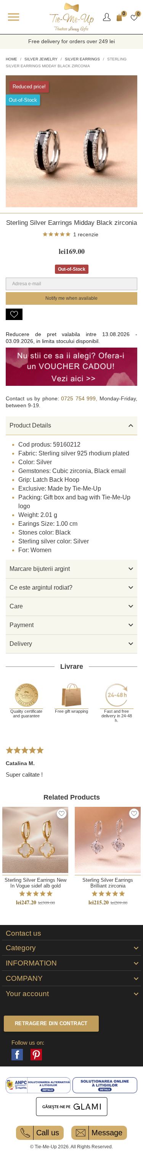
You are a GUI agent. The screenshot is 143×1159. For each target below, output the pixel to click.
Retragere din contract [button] (51, 1023)
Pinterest (36, 1054)
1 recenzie (85, 234)
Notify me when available (71, 298)
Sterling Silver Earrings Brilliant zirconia (107, 883)
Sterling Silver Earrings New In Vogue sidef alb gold (35, 883)
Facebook (17, 1054)
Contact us (23, 933)
